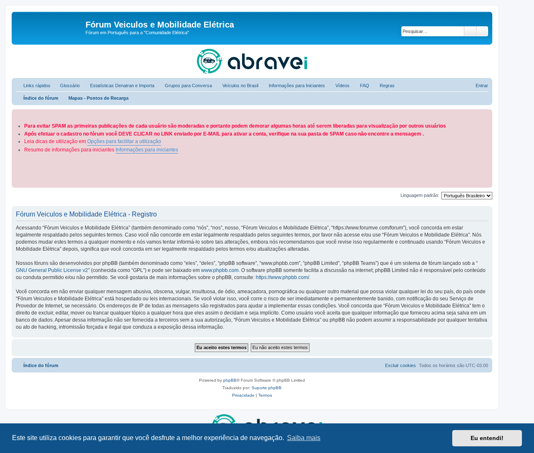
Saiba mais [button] (303, 437)
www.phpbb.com (220, 270)
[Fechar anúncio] (487, 114)
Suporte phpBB (267, 387)
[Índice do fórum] (50, 27)
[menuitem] (66, 86)
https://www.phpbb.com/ (282, 277)
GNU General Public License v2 (52, 270)
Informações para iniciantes (147, 150)
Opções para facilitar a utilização (124, 141)
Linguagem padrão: (419, 195)
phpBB (230, 380)
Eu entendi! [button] (487, 438)
